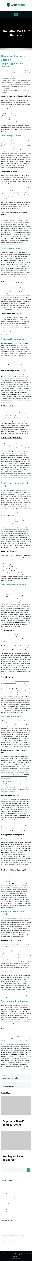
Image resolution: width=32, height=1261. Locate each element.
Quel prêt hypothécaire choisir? (11, 1241)
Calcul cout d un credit (10, 1078)
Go (28, 1170)
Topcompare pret (8, 1086)
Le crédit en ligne (10, 1220)
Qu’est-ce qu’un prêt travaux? (11, 1231)
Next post (5, 1083)
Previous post (7, 1075)
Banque (4, 1118)
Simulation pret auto (11, 437)
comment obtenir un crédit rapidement (14, 756)
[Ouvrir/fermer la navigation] (16, 14)
